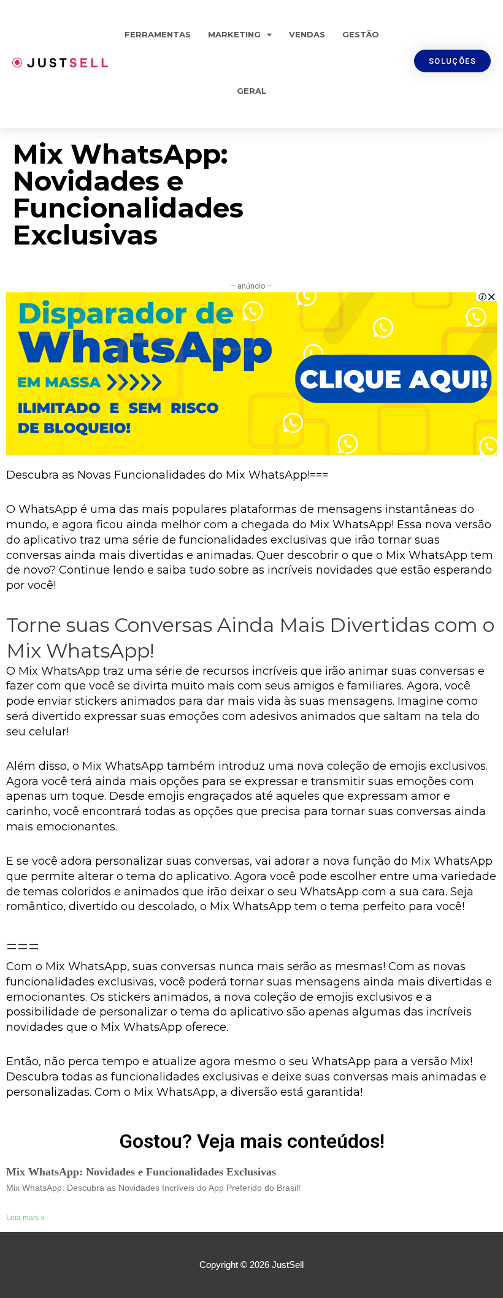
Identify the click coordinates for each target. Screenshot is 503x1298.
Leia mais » (25, 1217)
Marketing (234, 34)
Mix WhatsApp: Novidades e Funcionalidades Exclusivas (141, 1172)
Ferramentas (158, 34)
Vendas (307, 34)
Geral (251, 91)
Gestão (360, 34)
